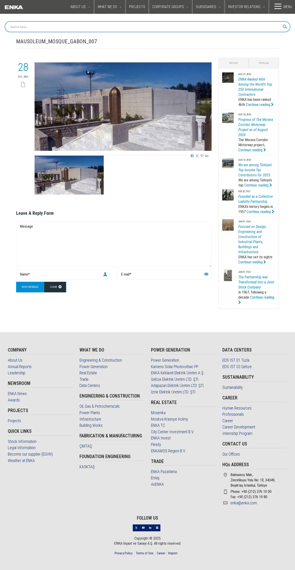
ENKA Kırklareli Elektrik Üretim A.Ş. (177, 372)
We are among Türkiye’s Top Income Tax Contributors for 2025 (255, 170)
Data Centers (90, 385)
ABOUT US (78, 7)
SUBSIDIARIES (206, 7)
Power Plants (90, 412)
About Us (15, 360)
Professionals (233, 414)
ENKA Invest (161, 438)
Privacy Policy (124, 553)
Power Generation (94, 366)
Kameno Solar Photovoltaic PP (174, 366)
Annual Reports (20, 366)
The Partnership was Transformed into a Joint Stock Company (256, 282)
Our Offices (231, 454)
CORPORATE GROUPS (168, 7)
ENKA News (17, 393)
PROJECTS (137, 7)
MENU (287, 7)
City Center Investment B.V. (172, 431)
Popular (264, 63)
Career (227, 420)
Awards (14, 400)
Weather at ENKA (21, 460)
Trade (84, 379)
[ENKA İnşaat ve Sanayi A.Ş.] (23, 7)
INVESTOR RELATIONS (244, 7)
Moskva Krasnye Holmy (169, 419)
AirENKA (157, 484)
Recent (233, 63)
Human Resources (236, 408)
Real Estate (88, 372)
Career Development (238, 427)
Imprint (172, 553)
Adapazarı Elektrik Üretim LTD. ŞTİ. (177, 385)
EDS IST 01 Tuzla (235, 360)
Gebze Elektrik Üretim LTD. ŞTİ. (175, 379)
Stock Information (22, 441)
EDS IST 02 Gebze (237, 366)
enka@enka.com (243, 502)
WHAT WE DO (107, 7)
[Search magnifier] (285, 26)
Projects (14, 420)
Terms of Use (144, 553)
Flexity (156, 444)
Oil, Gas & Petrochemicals (100, 406)
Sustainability (232, 387)
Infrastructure (90, 419)
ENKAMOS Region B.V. (168, 450)
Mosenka (158, 412)
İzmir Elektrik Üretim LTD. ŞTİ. (173, 392)
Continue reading (258, 104)
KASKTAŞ (87, 466)
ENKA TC (158, 425)
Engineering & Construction (101, 360)
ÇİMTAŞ (86, 446)
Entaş (155, 477)
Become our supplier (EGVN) (30, 454)
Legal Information (21, 447)
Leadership (16, 372)
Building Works (91, 425)
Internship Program (237, 433)
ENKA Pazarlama (164, 471)
